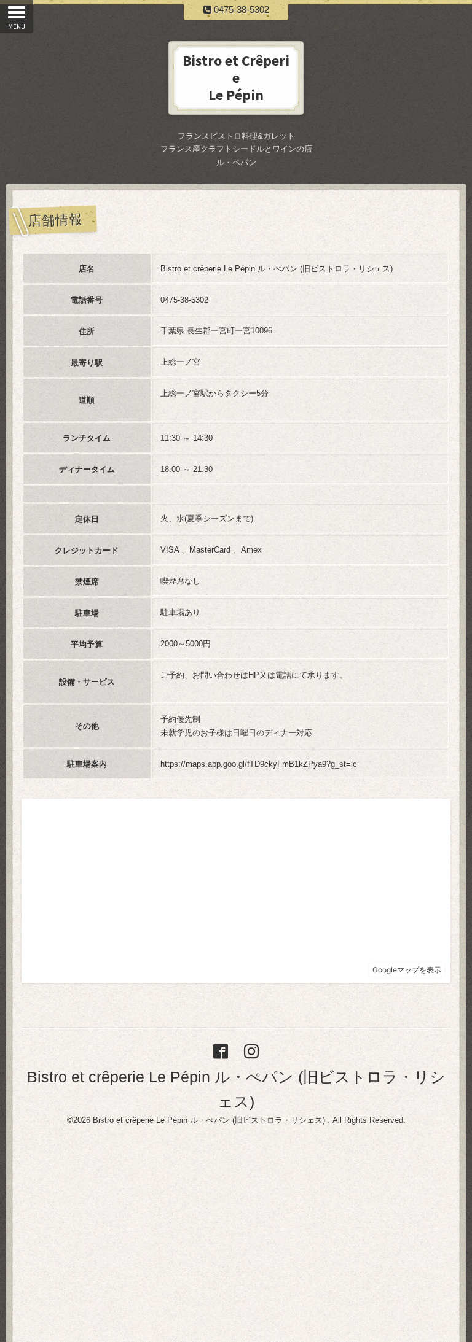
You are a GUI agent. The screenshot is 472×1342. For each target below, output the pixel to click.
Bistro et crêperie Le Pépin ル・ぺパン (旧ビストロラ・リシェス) (210, 1120)
